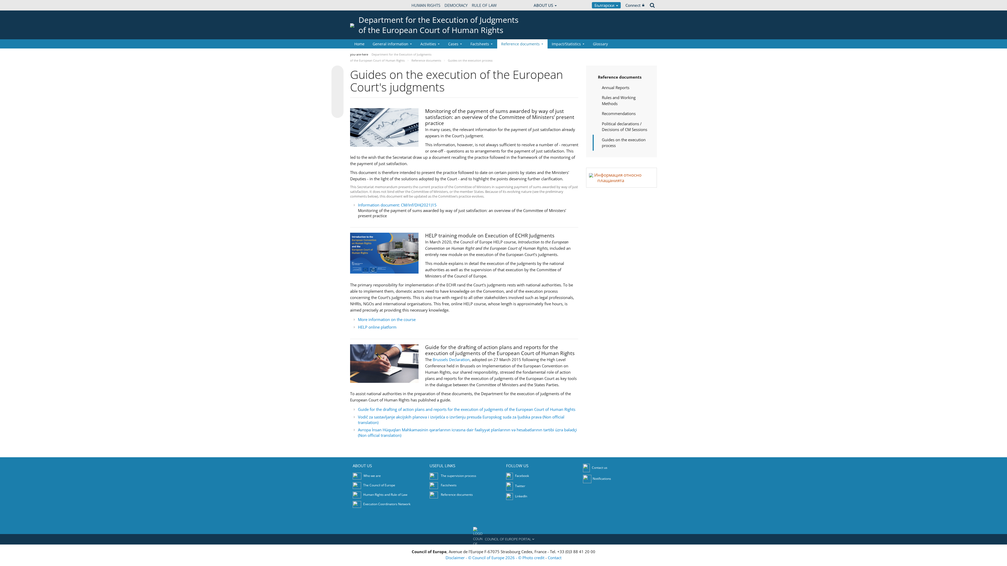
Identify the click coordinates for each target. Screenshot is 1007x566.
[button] (503, 539)
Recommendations (619, 113)
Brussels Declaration (451, 359)
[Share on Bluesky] (337, 72)
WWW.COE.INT (363, 5)
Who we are (372, 476)
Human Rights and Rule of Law (385, 494)
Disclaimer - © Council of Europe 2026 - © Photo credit (495, 557)
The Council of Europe (379, 485)
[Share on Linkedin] (337, 102)
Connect (633, 5)
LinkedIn (520, 496)
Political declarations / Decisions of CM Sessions (624, 126)
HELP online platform (377, 327)
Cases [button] (453, 43)
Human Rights (425, 5)
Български (604, 5)
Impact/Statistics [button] (566, 43)
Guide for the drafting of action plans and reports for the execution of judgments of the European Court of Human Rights (466, 409)
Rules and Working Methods (619, 100)
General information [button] (390, 43)
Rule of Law (484, 5)
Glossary (600, 43)
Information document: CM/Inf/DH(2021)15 (397, 205)
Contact (554, 557)
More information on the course (387, 319)
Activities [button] (428, 43)
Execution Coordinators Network (386, 504)
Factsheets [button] (479, 43)
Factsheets (449, 485)
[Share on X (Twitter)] (337, 82)
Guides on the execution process (624, 142)
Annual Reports (615, 87)
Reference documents (619, 77)
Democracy (456, 5)
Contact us (599, 467)
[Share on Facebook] (337, 92)
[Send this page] (337, 112)
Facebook (521, 476)
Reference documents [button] (520, 43)
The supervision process (458, 476)
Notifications (602, 478)
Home (359, 43)
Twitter (519, 486)
